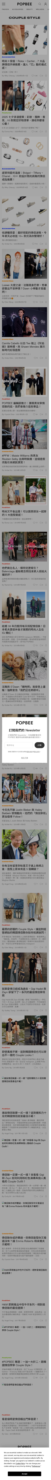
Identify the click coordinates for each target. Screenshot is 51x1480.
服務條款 (29, 752)
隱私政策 (37, 752)
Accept (24, 1474)
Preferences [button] (36, 1466)
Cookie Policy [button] (20, 1463)
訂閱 (39, 745)
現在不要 (24, 758)
